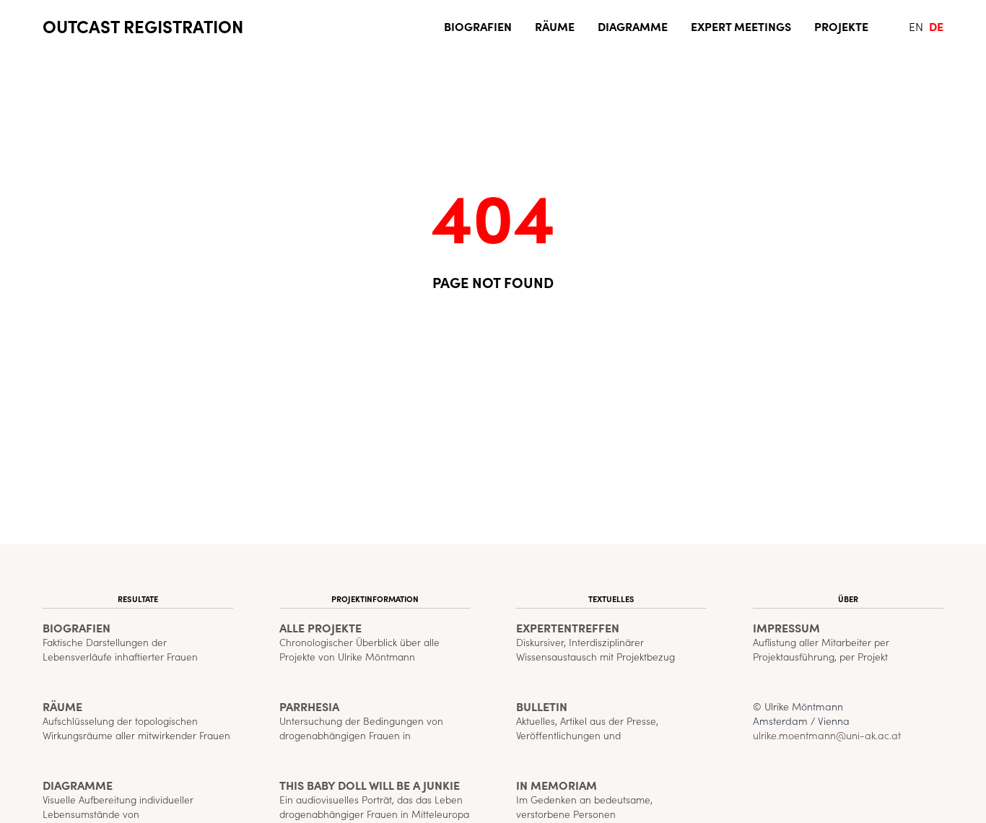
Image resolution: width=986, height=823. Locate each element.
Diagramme (633, 26)
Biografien (478, 26)
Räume (555, 26)
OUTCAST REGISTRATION (143, 26)
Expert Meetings (741, 26)
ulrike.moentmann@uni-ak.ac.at (827, 735)
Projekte (841, 26)
